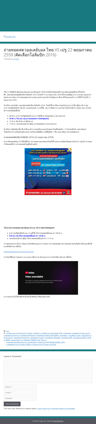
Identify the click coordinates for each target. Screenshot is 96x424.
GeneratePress (58, 421)
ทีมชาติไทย (55, 335)
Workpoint (22, 333)
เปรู (21, 340)
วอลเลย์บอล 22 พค (74, 335)
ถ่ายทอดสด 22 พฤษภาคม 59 (80, 333)
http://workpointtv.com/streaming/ (19, 252)
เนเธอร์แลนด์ (14, 340)
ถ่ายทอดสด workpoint (11, 335)
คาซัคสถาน (37, 333)
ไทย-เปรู (43, 340)
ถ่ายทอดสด (66, 333)
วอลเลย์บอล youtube (37, 338)
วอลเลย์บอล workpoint (21, 338)
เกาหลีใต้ (7, 340)
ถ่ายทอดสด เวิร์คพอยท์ (27, 335)
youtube (29, 333)
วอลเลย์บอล (64, 335)
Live (7, 331)
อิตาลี (89, 338)
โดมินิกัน (34, 340)
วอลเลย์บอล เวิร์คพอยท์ (52, 338)
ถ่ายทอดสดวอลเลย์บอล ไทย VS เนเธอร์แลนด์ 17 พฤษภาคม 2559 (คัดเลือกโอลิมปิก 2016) (35, 342)
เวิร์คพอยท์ (26, 340)
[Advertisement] (48, 16)
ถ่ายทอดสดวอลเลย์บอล (43, 335)
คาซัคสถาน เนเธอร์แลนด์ (49, 333)
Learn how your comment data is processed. (56, 408)
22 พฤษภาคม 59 (11, 333)
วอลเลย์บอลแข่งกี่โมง (79, 338)
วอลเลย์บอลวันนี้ (66, 338)
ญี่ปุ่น (60, 333)
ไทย (39, 340)
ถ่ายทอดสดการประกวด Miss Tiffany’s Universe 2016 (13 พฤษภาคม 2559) (31, 345)
